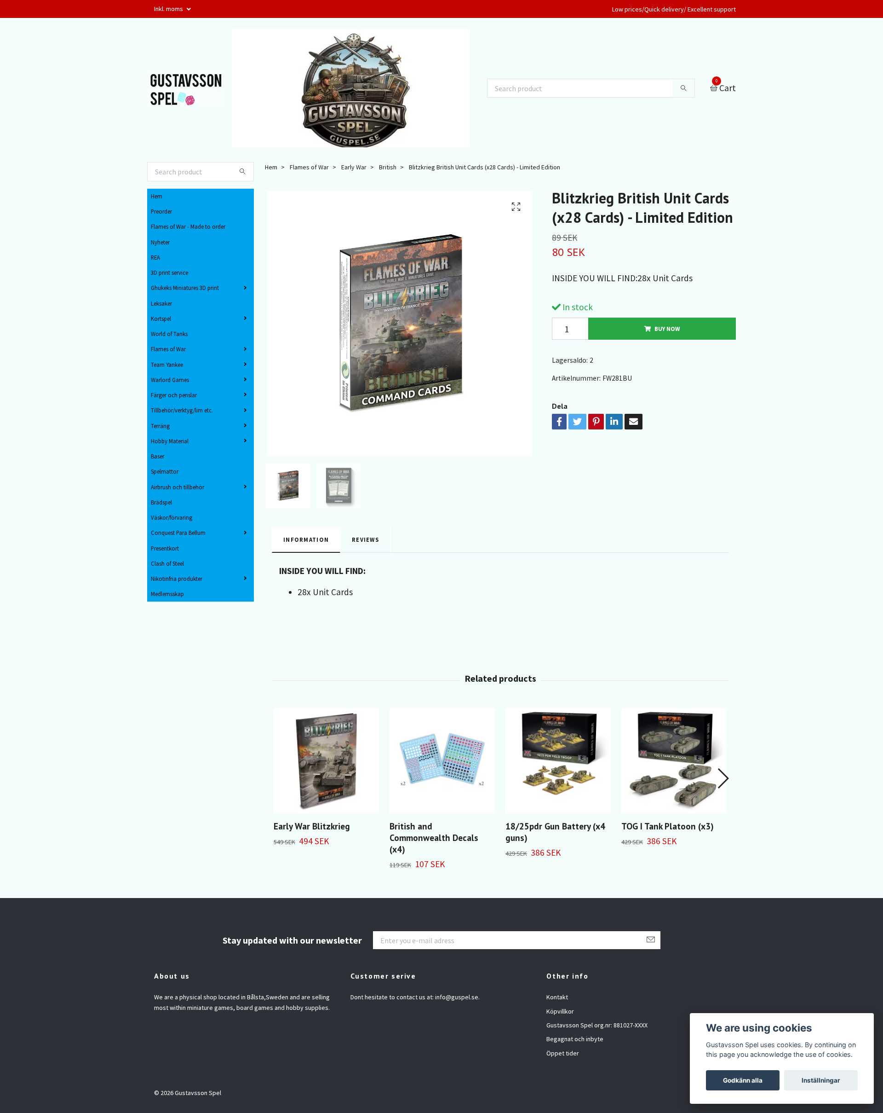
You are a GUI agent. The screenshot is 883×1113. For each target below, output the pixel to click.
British (387, 167)
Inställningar (821, 1080)
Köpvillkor (560, 1011)
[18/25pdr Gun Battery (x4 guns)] (558, 760)
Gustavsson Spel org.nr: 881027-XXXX (597, 1025)
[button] (723, 778)
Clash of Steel (167, 563)
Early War (354, 167)
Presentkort (165, 548)
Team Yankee (167, 364)
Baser (157, 456)
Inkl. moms (169, 9)
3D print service (169, 272)
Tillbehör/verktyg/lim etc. (182, 410)
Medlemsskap (167, 593)
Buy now (667, 328)
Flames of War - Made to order (188, 226)
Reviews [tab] (365, 539)
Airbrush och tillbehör (177, 487)
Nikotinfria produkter (176, 578)
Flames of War (168, 349)
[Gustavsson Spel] (186, 88)
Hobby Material (170, 441)
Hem (156, 196)
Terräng (160, 425)
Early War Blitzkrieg (312, 826)
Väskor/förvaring (171, 517)
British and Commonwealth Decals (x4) (434, 837)
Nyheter (160, 242)
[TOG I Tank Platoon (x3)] (674, 760)
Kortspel (161, 318)
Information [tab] (306, 539)
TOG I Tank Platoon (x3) (667, 826)
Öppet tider (562, 1053)
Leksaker (161, 303)
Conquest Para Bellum (178, 532)
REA (155, 257)
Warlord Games (170, 379)
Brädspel (161, 502)
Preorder (161, 211)
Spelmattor (164, 471)
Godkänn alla (743, 1080)
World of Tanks (169, 333)
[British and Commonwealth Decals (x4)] (442, 760)
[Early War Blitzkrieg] (326, 760)
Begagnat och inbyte (574, 1039)
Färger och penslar (174, 395)
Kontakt (557, 997)
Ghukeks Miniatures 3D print (185, 287)
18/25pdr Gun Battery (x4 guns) (555, 831)
